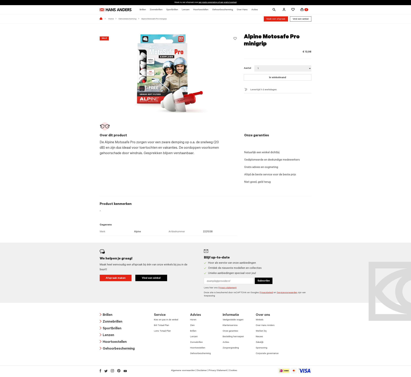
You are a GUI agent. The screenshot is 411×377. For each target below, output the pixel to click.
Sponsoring (261, 348)
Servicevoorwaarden (287, 293)
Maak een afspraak (276, 19)
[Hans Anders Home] (115, 9)
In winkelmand (277, 77)
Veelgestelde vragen (233, 320)
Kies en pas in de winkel (166, 320)
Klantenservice (230, 325)
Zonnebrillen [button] (156, 10)
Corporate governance (267, 353)
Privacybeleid (266, 293)
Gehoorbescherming (127, 19)
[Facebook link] (100, 370)
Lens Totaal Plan (162, 331)
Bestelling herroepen (233, 337)
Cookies (233, 370)
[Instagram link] (112, 370)
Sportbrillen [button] (172, 10)
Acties (226, 342)
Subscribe (264, 281)
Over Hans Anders (265, 325)
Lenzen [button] (185, 10)
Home (111, 19)
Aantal (247, 68)
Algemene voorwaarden (183, 370)
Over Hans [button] (242, 10)
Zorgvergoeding (231, 348)
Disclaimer (202, 370)
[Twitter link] (106, 370)
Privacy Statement (218, 370)
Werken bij (261, 331)
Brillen (106, 315)
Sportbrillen (110, 329)
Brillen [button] (143, 10)
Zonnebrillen (111, 322)
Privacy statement (227, 288)
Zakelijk (259, 342)
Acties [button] (254, 10)
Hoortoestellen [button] (200, 10)
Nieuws (259, 337)
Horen (193, 320)
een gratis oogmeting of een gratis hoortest (218, 2)
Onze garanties (230, 331)
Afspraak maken (116, 278)
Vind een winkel (301, 19)
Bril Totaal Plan (161, 325)
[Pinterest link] (118, 370)
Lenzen (107, 335)
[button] (284, 9)
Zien (192, 325)
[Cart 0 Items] (302, 9)
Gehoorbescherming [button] (222, 10)
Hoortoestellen (113, 342)
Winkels (259, 320)
